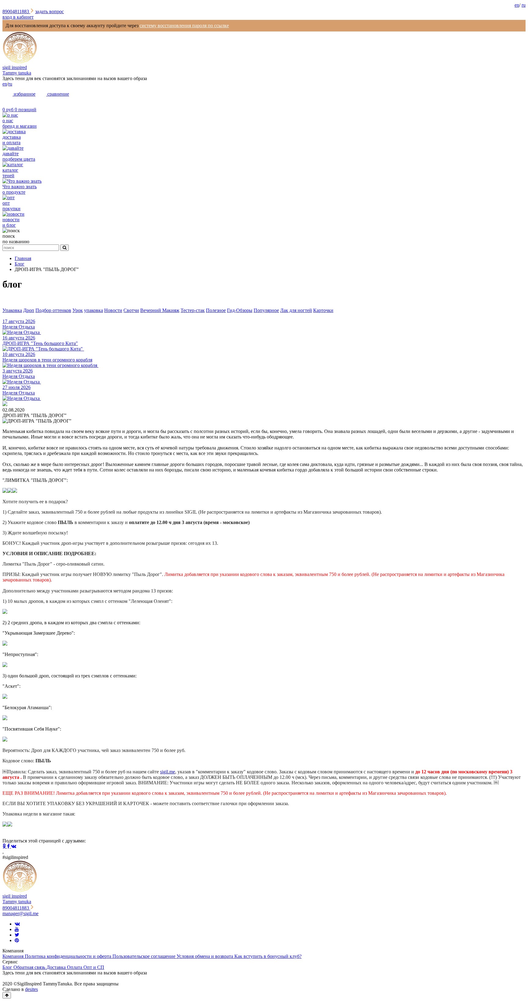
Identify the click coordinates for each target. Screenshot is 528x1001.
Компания (13, 956)
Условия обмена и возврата (205, 956)
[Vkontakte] (17, 923)
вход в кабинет (18, 17)
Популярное (266, 310)
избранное (24, 94)
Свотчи (131, 310)
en (517, 5)
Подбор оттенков (53, 310)
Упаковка (12, 310)
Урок (77, 310)
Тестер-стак (193, 310)
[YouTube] (17, 929)
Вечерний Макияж (159, 310)
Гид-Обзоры (239, 310)
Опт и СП (93, 967)
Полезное (216, 310)
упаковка (93, 310)
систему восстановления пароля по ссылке (184, 25)
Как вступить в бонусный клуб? (268, 956)
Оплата (75, 967)
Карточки (323, 310)
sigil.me (167, 771)
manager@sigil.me (20, 913)
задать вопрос (49, 11)
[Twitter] (17, 934)
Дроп (28, 310)
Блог (7, 967)
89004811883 (16, 11)
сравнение (57, 94)
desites (31, 989)
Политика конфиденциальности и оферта (68, 956)
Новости (113, 310)
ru (524, 5)
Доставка (56, 967)
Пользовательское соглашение (144, 956)
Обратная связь (29, 967)
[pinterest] (17, 940)
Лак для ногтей (296, 310)
